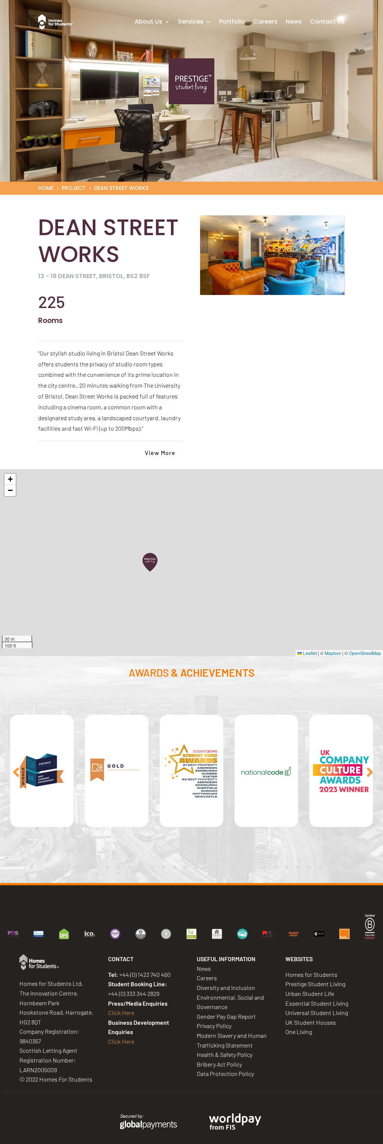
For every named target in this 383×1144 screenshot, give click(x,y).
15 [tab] (219, 867)
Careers (265, 21)
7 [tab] (130, 867)
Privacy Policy (214, 1025)
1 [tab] (62, 867)
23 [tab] (309, 867)
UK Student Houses (310, 1022)
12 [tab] (186, 867)
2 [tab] (74, 867)
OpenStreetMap (365, 653)
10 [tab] (163, 867)
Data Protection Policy (225, 1073)
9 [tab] (152, 867)
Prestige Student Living (315, 983)
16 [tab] (231, 867)
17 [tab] (242, 867)
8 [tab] (141, 867)
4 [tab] (96, 867)
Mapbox (333, 653)
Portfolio (232, 21)
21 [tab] (287, 867)
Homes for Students (311, 974)
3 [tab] (85, 867)
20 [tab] (276, 867)
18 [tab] (253, 867)
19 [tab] (264, 867)
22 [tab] (298, 867)
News (294, 21)
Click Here (121, 1012)
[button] (150, 562)
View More (160, 452)
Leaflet (309, 653)
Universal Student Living (316, 1012)
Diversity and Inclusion (226, 987)
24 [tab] (320, 867)
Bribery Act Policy (219, 1064)
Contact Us (327, 21)
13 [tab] (197, 867)
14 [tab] (208, 867)
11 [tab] (175, 867)
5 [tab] (107, 867)
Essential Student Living (316, 1003)
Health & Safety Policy (224, 1054)
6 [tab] (118, 867)
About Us (148, 21)
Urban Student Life (309, 993)
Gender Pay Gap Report (226, 1016)
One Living (298, 1031)
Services (190, 21)
